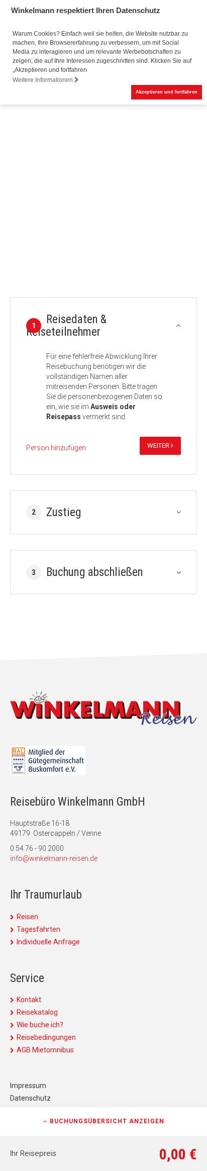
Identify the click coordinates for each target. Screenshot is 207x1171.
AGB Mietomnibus (45, 1050)
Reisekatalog (37, 1012)
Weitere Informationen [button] (43, 79)
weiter (159, 445)
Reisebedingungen (46, 1037)
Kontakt (29, 1000)
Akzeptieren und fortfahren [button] (166, 91)
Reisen (27, 917)
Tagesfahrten (38, 929)
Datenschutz (30, 1098)
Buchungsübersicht (106, 1121)
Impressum (28, 1086)
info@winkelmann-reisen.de (53, 858)
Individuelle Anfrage (48, 942)
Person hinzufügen (56, 448)
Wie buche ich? (40, 1025)
